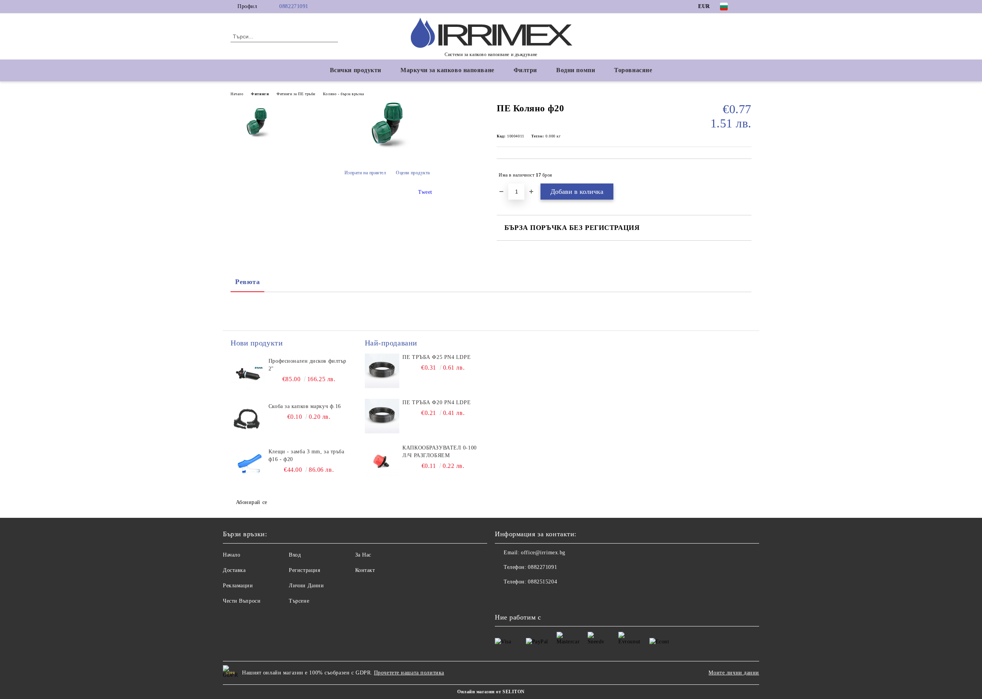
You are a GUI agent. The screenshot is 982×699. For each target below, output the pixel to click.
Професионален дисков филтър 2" (307, 365)
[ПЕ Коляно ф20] (387, 147)
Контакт (365, 570)
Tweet (425, 192)
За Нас (363, 555)
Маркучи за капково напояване (447, 70)
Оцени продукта (413, 172)
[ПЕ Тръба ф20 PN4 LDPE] (382, 416)
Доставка (234, 570)
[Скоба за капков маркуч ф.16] (248, 420)
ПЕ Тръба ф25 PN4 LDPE (436, 357)
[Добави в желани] (745, 175)
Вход (295, 555)
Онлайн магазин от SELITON (491, 691)
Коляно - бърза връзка (343, 94)
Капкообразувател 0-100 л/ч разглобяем (439, 451)
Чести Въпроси (241, 601)
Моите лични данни (733, 673)
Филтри (525, 70)
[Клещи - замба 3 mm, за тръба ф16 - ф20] (248, 465)
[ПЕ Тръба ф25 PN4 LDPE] (382, 371)
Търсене (299, 601)
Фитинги (260, 94)
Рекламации (238, 585)
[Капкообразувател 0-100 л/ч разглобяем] (382, 461)
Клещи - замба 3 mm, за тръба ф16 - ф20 (306, 455)
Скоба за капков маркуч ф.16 (305, 406)
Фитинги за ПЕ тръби (296, 94)
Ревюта (247, 282)
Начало (237, 94)
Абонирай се (251, 502)
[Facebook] (747, 6)
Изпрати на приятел (365, 172)
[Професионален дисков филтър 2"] (248, 374)
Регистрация (304, 570)
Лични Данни (306, 585)
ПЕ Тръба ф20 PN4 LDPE (436, 402)
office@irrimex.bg (543, 552)
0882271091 (293, 6)
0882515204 (542, 582)
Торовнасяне (633, 70)
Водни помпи (575, 70)
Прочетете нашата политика (409, 673)
